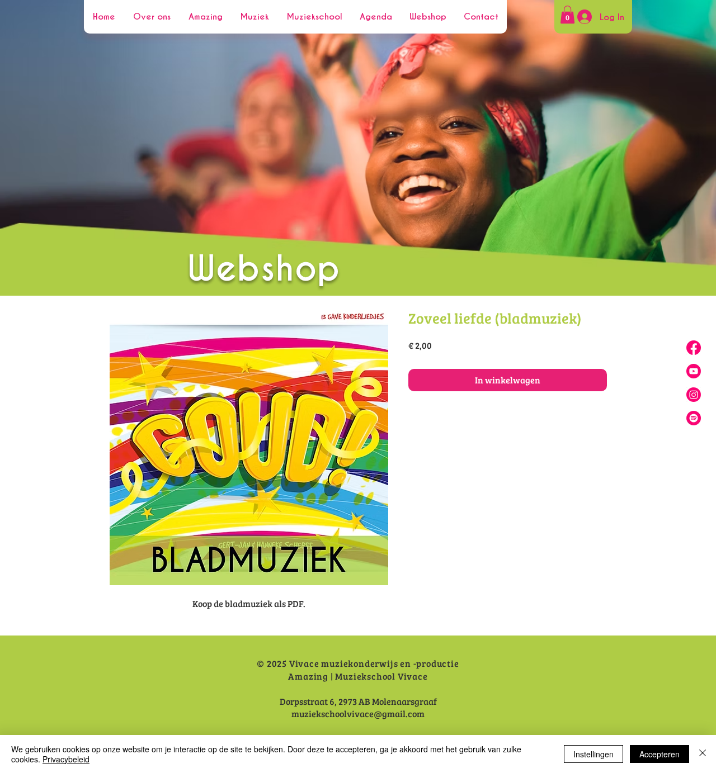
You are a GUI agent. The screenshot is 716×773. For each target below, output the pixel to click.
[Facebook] (693, 347)
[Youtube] (693, 371)
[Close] (702, 754)
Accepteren (659, 754)
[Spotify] (693, 418)
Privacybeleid (66, 759)
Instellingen (593, 754)
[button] (567, 14)
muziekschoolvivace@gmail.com (358, 713)
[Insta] (693, 394)
